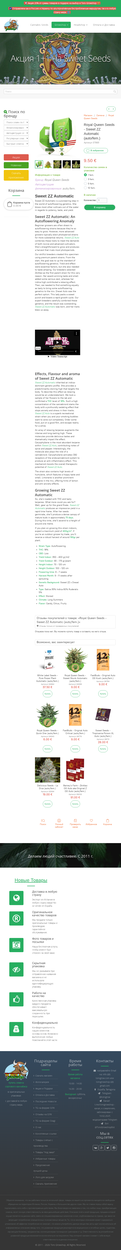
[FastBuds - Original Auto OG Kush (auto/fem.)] (103, 659)
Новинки (16, 165)
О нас (38, 1127)
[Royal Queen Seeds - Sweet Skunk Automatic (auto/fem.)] (75, 659)
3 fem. (91, 179)
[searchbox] (60, 91)
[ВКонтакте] (95, 1148)
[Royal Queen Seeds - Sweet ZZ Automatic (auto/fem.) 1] (48, 164)
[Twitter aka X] (108, 1148)
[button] (18, 204)
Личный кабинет (59, 825)
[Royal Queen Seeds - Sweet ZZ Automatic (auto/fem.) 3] (67, 164)
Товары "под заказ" (45, 1152)
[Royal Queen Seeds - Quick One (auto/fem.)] (47, 714)
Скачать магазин (43, 1075)
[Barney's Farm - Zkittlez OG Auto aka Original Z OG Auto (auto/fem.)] (75, 770)
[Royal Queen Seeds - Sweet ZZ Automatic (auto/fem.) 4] (76, 164)
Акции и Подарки (44, 1088)
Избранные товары (45, 1158)
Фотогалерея (42, 1082)
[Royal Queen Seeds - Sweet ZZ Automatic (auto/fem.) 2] (57, 164)
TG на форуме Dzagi (45, 1120)
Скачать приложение (16, 175)
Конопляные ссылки (45, 1133)
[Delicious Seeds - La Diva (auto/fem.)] (47, 770)
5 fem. (91, 183)
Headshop (79, 24)
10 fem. (91, 188)
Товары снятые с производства (43, 1143)
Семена (100, 115)
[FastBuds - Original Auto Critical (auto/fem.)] (75, 714)
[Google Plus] (101, 1148)
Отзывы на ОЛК (43, 1114)
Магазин (88, 115)
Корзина (107, 824)
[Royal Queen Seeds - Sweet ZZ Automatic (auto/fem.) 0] (39, 164)
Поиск (43, 824)
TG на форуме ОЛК (45, 1107)
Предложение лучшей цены (41, 1168)
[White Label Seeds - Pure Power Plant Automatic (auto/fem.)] (47, 659)
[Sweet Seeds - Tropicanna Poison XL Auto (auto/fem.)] (103, 714)
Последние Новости (45, 1101)
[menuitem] (109, 109)
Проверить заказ (75, 825)
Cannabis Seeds (39, 24)
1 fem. (91, 175)
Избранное (91, 824)
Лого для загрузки (44, 1177)
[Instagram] (114, 1148)
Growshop (60, 24)
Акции (16, 157)
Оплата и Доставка (104, 24)
